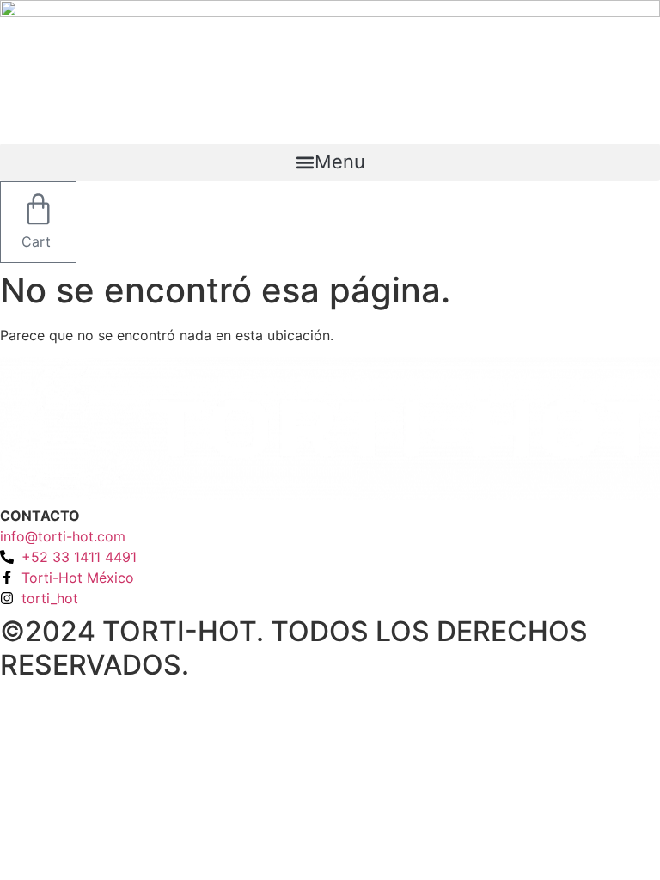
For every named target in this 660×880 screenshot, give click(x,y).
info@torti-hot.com (62, 536)
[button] (330, 162)
